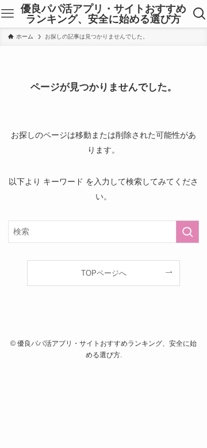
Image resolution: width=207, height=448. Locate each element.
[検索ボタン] (200, 14)
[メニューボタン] (7, 14)
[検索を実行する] (187, 232)
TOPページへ (103, 273)
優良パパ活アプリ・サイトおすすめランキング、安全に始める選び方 (103, 13)
